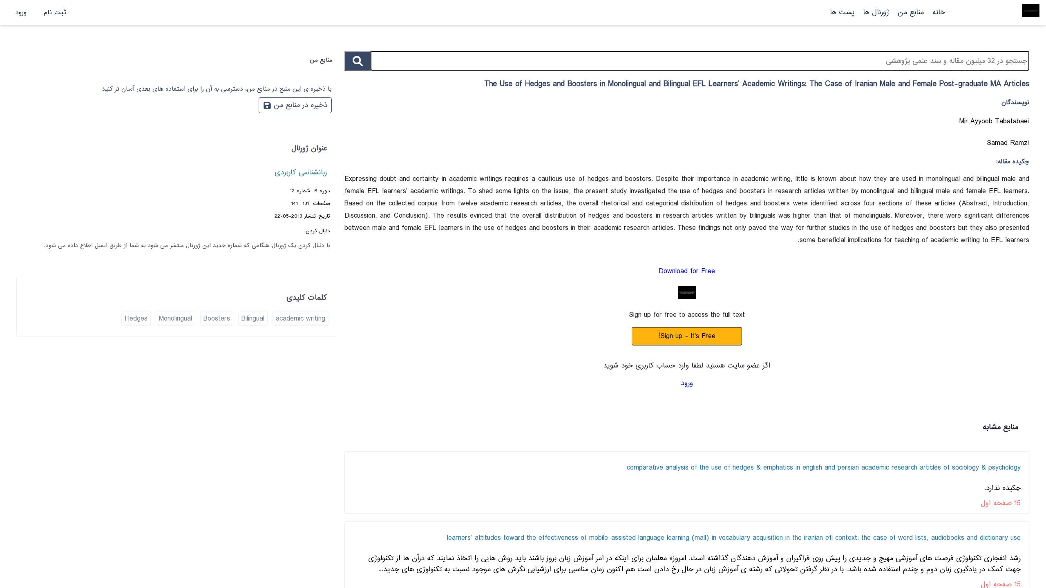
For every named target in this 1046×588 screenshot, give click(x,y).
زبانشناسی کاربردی (301, 172)
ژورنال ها (876, 12)
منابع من (909, 12)
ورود (21, 12)
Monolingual (175, 318)
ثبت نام (55, 12)
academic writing (300, 318)
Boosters (216, 318)
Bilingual (252, 318)
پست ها (842, 12)
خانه (938, 12)
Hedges (136, 318)
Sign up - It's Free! (686, 336)
